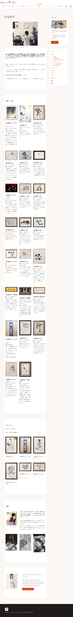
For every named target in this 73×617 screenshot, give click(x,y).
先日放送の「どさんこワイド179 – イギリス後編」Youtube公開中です (59, 31)
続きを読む (55, 43)
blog (52, 75)
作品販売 (53, 70)
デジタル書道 (53, 56)
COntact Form (28, 589)
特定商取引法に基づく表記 (29, 612)
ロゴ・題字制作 (56, 58)
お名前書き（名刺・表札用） (58, 59)
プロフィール (53, 73)
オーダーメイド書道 (55, 62)
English (52, 54)
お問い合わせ (53, 78)
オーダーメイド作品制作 (57, 63)
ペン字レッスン (54, 67)
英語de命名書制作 (56, 65)
